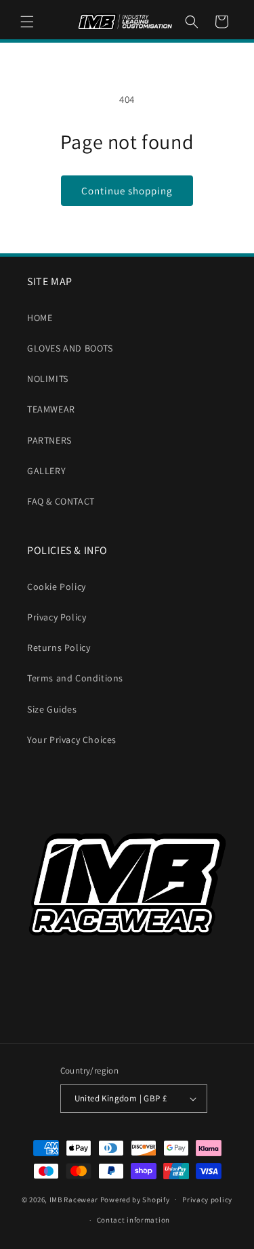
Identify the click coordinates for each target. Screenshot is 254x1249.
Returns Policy (58, 647)
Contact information (133, 1220)
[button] (27, 22)
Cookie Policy (56, 586)
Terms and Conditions (75, 678)
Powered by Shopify (135, 1199)
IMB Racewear (73, 1199)
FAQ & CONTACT (61, 501)
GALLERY (46, 471)
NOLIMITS (47, 379)
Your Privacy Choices (72, 740)
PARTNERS (49, 440)
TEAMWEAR (51, 409)
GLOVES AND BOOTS (70, 348)
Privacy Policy (56, 617)
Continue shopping (127, 190)
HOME (39, 318)
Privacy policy (207, 1199)
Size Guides (52, 709)
